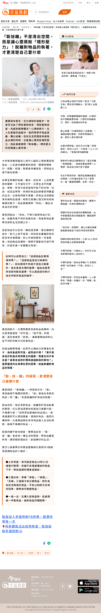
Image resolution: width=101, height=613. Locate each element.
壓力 (39, 552)
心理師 (30, 552)
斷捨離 (10, 552)
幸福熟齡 (6, 27)
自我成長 (25, 27)
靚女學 (16, 27)
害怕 (47, 552)
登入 (89, 2)
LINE (80, 2)
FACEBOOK (68, 2)
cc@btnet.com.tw (39, 596)
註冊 (97, 2)
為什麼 (20, 552)
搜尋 (65, 12)
